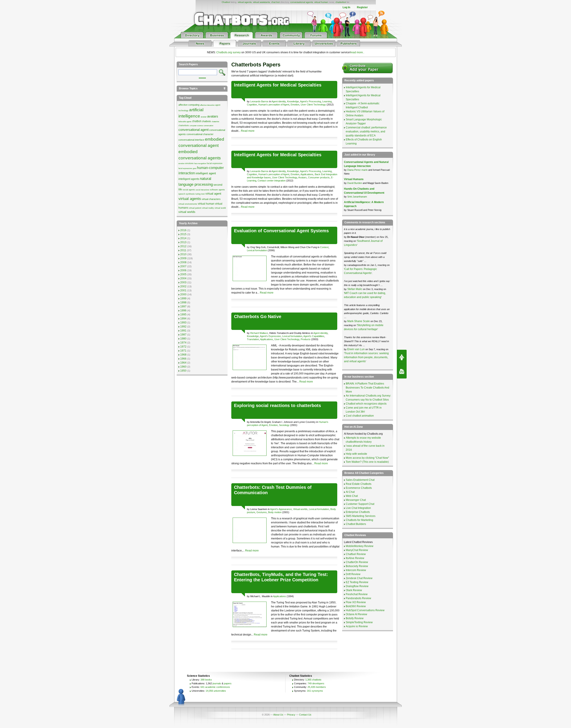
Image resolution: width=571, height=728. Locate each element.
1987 (183, 334)
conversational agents (301, 2)
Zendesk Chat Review (359, 578)
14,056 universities (216, 690)
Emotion (295, 104)
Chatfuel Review (356, 554)
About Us (278, 714)
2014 (183, 238)
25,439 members (317, 687)
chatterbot (340, 2)
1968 (183, 354)
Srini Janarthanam (357, 196)
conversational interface (191, 139)
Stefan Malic (355, 289)
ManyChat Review (357, 550)
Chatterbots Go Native (257, 316)
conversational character (199, 134)
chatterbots (183, 125)
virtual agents (245, 2)
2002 (183, 286)
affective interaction (207, 105)
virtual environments (187, 204)
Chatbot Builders (356, 524)
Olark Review (354, 590)
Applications (306, 174)
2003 (183, 282)
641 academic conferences (215, 687)
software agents (217, 190)
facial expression (214, 163)
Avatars (302, 177)
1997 (183, 306)
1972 (183, 346)
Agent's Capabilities (313, 336)
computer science (196, 126)
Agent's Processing (310, 101)
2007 (183, 266)
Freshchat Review (357, 594)
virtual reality (208, 208)
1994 (183, 318)
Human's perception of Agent (273, 104)
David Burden (354, 183)
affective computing (188, 104)
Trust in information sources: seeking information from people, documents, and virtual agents (366, 357)
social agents (189, 190)
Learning (327, 101)
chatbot (196, 121)
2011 (183, 250)
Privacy (291, 714)
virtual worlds (186, 212)
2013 (183, 242)
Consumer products (319, 177)
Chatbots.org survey (228, 52)
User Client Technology (313, 104)
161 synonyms (315, 690)
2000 (183, 294)
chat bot (275, 2)
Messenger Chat (356, 500)
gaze (194, 168)
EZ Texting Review (357, 582)
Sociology (284, 425)
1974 (183, 342)
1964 (183, 362)
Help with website (356, 453)
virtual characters (211, 199)
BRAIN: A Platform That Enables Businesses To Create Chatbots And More (367, 387)
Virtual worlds (300, 509)
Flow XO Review (356, 602)
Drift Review (353, 574)
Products (305, 339)
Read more (247, 130)
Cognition (252, 104)
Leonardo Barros (259, 101)
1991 (183, 330)
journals (217, 683)
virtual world (220, 208)
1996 (183, 310)
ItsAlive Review (355, 558)
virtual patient (195, 208)
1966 (183, 358)
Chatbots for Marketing (359, 520)
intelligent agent (206, 173)
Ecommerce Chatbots (359, 487)
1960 (183, 366)
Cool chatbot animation (360, 415)
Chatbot (226, 2)
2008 (183, 262)
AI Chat (350, 492)
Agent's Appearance (281, 509)
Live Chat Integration (358, 508)
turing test (200, 194)
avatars (212, 116)
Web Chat (352, 496)
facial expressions (185, 168)
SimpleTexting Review (359, 622)
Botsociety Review (357, 566)
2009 (183, 258)
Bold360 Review (356, 606)
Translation (253, 339)
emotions (189, 163)
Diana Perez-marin (357, 170)
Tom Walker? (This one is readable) (367, 461)
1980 (183, 338)
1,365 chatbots (313, 679)
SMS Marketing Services (360, 516)
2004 (183, 278)
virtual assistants (261, 2)
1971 (183, 350)
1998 (183, 302)
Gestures (262, 512)
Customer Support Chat (360, 504)
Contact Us (305, 714)
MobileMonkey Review (359, 546)
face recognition (200, 163)
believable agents (184, 122)
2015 (183, 234)
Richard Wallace (259, 333)
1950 (183, 370)
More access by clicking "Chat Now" (367, 457)
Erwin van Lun (356, 349)
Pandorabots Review (358, 598)
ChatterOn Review (357, 562)
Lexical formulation (257, 250)
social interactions (202, 190)
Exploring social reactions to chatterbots (277, 405)
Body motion (274, 512)
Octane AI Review (356, 614)
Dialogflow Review (357, 586)
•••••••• (202, 77)
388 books (206, 679)
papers (228, 683)
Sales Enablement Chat (360, 479)
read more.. (357, 52)
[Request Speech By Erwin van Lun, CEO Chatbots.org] (402, 357)
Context (324, 247)
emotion (181, 163)
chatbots (206, 121)
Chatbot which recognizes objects (366, 403)
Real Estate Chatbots (358, 483)
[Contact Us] (402, 371)
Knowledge (293, 101)
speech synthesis (186, 194)
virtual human (321, 2)
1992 (183, 326)
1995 (183, 314)
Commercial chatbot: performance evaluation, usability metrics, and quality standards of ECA (366, 131)
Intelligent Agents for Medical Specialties (277, 84)
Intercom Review (356, 570)
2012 (183, 246)
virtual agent (213, 193)
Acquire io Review (357, 626)
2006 (183, 270)
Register (362, 7)
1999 (183, 298)
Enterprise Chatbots (358, 512)
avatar (204, 117)
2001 (183, 290)
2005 (183, 274)
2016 (183, 230)
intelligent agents (188, 179)
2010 (183, 254)
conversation (208, 126)
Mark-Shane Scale (358, 321)
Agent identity (278, 101)
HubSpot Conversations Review (365, 610)
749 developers (316, 683)
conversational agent (193, 130)
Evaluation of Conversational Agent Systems (281, 230)
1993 (183, 322)
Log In (346, 7)
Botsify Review (355, 618)
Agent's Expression (270, 336)
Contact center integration (272, 180)
